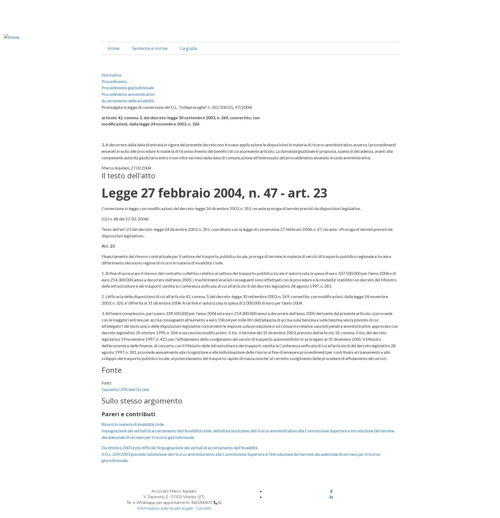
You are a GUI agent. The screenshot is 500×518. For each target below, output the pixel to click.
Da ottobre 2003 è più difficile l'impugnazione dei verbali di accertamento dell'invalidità (180, 447)
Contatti (203, 508)
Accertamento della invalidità (128, 100)
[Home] (11, 36)
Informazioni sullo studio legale (165, 508)
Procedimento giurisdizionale (128, 87)
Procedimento (114, 81)
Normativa (111, 74)
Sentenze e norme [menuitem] (150, 48)
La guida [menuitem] (188, 48)
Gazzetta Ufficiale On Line (125, 389)
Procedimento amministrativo (128, 94)
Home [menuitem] (114, 48)
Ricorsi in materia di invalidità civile (133, 424)
